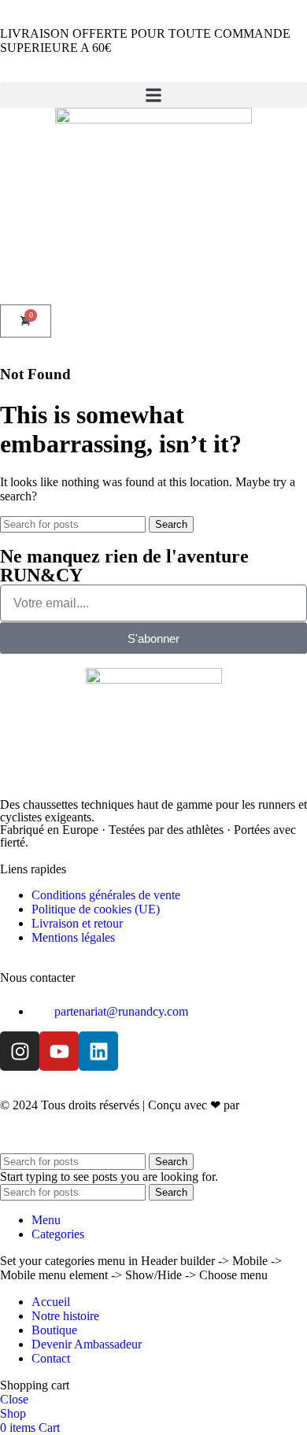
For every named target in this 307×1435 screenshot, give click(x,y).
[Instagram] (19, 1051)
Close (14, 1399)
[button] (153, 95)
